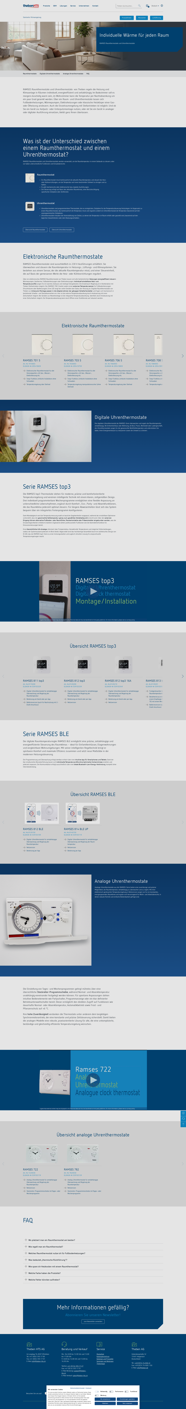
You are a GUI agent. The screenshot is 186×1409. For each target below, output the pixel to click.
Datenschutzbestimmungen (77, 1388)
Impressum (88, 1388)
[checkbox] (97, 1392)
